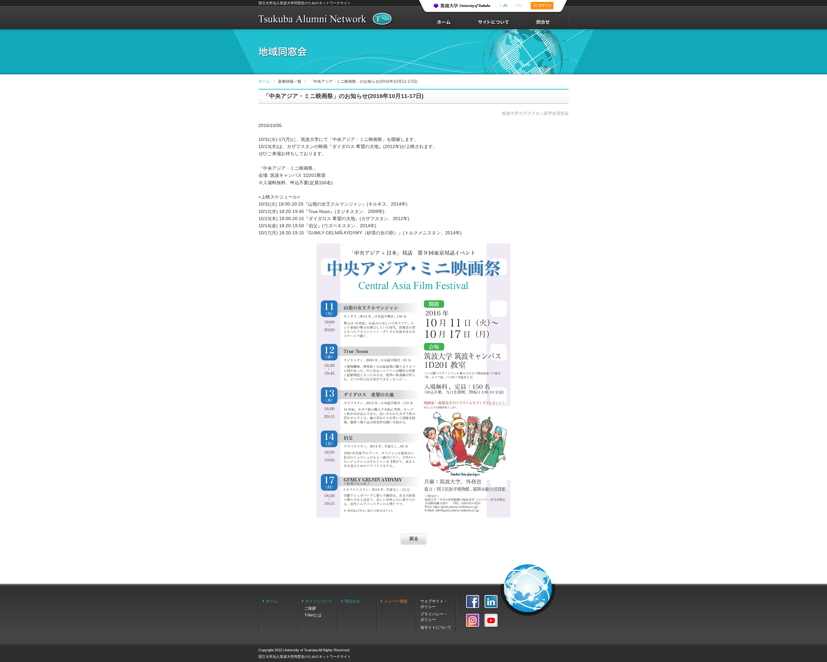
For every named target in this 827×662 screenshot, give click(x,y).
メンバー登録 (395, 601)
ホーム (264, 81)
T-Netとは (312, 615)
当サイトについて (435, 627)
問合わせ (352, 601)
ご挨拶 (310, 608)
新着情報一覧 (289, 81)
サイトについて (318, 601)
